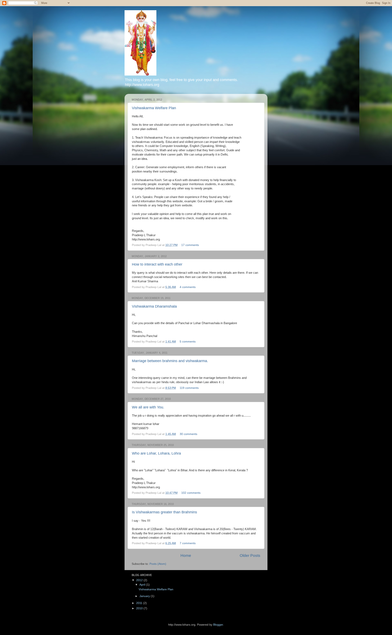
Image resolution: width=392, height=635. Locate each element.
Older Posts (250, 555)
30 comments (188, 434)
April (142, 584)
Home (185, 555)
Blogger (218, 624)
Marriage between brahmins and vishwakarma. (170, 361)
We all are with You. (148, 407)
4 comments (188, 287)
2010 (140, 608)
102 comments (190, 492)
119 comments (189, 387)
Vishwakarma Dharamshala (154, 306)
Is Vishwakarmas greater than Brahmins (164, 512)
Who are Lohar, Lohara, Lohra (156, 453)
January (145, 596)
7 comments (188, 543)
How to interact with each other (157, 264)
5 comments (188, 341)
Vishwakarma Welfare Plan (154, 108)
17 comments (190, 245)
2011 (139, 603)
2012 (140, 580)
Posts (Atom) (157, 563)
